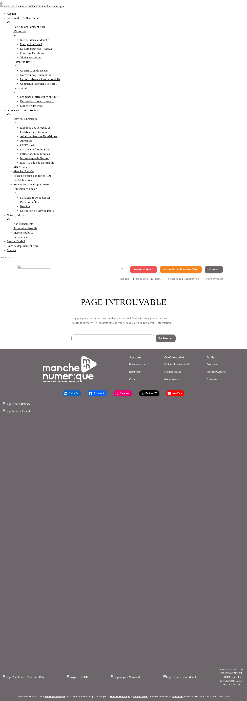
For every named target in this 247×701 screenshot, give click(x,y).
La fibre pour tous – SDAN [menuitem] (36, 48)
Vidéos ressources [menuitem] (31, 57)
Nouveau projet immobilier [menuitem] (36, 75)
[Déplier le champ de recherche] (122, 269)
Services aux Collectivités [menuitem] (22, 110)
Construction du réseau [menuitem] (34, 70)
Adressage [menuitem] (26, 140)
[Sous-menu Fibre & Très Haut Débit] (163, 278)
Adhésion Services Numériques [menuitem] (38, 136)
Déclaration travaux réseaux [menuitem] (37, 101)
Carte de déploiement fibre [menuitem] (22, 246)
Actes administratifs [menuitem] (25, 228)
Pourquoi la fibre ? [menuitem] (31, 44)
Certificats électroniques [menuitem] (34, 132)
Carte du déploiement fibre (181, 269)
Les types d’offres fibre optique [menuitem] (39, 96)
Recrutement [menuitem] (21, 237)
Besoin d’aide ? (143, 269)
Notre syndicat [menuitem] (15, 215)
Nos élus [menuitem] (25, 206)
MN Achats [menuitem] (20, 167)
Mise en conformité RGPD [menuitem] (35, 149)
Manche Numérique (55, 696)
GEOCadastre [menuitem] (28, 145)
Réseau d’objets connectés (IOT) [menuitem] (32, 175)
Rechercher (165, 338)
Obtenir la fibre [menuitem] (22, 61)
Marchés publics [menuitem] (23, 232)
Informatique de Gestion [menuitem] (34, 158)
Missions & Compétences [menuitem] (35, 197)
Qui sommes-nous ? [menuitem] (25, 188)
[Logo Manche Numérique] (70, 369)
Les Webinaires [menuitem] (22, 180)
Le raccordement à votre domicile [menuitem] (40, 79)
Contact (214, 269)
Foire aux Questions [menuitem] (32, 53)
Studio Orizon (140, 696)
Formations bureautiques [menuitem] (35, 153)
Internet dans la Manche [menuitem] (34, 40)
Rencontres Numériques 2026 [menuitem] (31, 184)
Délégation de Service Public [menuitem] (37, 210)
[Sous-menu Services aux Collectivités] (200, 278)
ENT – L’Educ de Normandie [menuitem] (37, 162)
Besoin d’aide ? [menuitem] (16, 241)
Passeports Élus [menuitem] (29, 202)
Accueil (124, 278)
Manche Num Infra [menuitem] (31, 105)
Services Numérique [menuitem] (25, 118)
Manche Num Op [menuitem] (23, 171)
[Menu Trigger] (1, 3)
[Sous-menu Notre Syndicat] (224, 278)
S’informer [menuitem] (19, 31)
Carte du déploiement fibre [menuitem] (29, 26)
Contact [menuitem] (11, 250)
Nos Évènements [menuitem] (23, 223)
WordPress (177, 696)
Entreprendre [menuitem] (21, 88)
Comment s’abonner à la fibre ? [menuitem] (38, 83)
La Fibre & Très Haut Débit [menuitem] (23, 18)
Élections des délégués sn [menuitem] (35, 127)
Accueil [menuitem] (11, 13)
